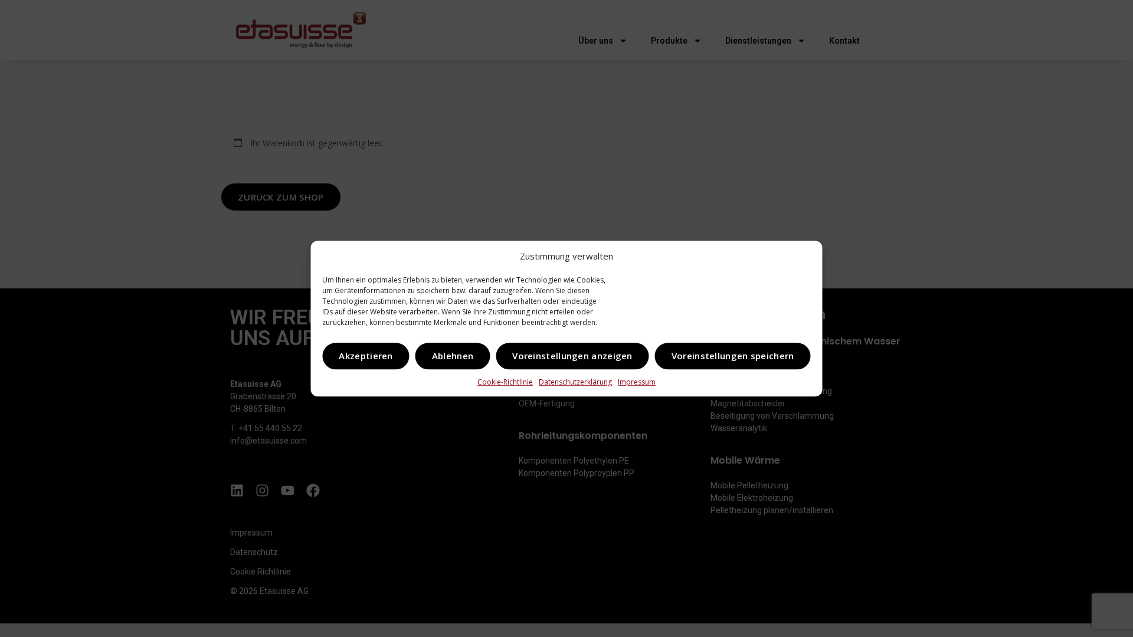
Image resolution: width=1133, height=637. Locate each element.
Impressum (637, 382)
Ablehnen (452, 356)
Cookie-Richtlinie (505, 382)
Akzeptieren (365, 356)
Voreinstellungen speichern (733, 356)
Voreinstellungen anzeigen (572, 356)
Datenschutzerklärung (575, 382)
